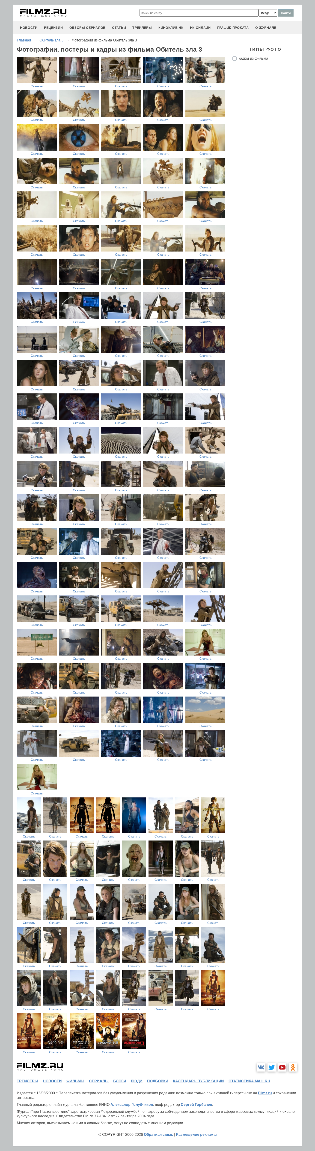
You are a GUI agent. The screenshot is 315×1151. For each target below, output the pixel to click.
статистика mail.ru (249, 1081)
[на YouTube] (282, 1067)
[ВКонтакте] (261, 1067)
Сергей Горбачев (196, 1105)
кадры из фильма (253, 58)
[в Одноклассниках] (293, 1067)
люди (137, 1081)
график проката (233, 27)
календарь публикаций (198, 1081)
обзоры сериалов (87, 27)
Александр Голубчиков (131, 1105)
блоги (119, 1081)
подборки (157, 1081)
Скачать (37, 86)
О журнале (265, 27)
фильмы (75, 1081)
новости (29, 27)
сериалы (99, 1081)
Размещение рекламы (196, 1134)
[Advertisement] (267, 141)
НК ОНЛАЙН (200, 27)
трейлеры (142, 27)
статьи (119, 27)
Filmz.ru (265, 1093)
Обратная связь (158, 1134)
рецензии (53, 27)
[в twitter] (271, 1067)
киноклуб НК (171, 27)
